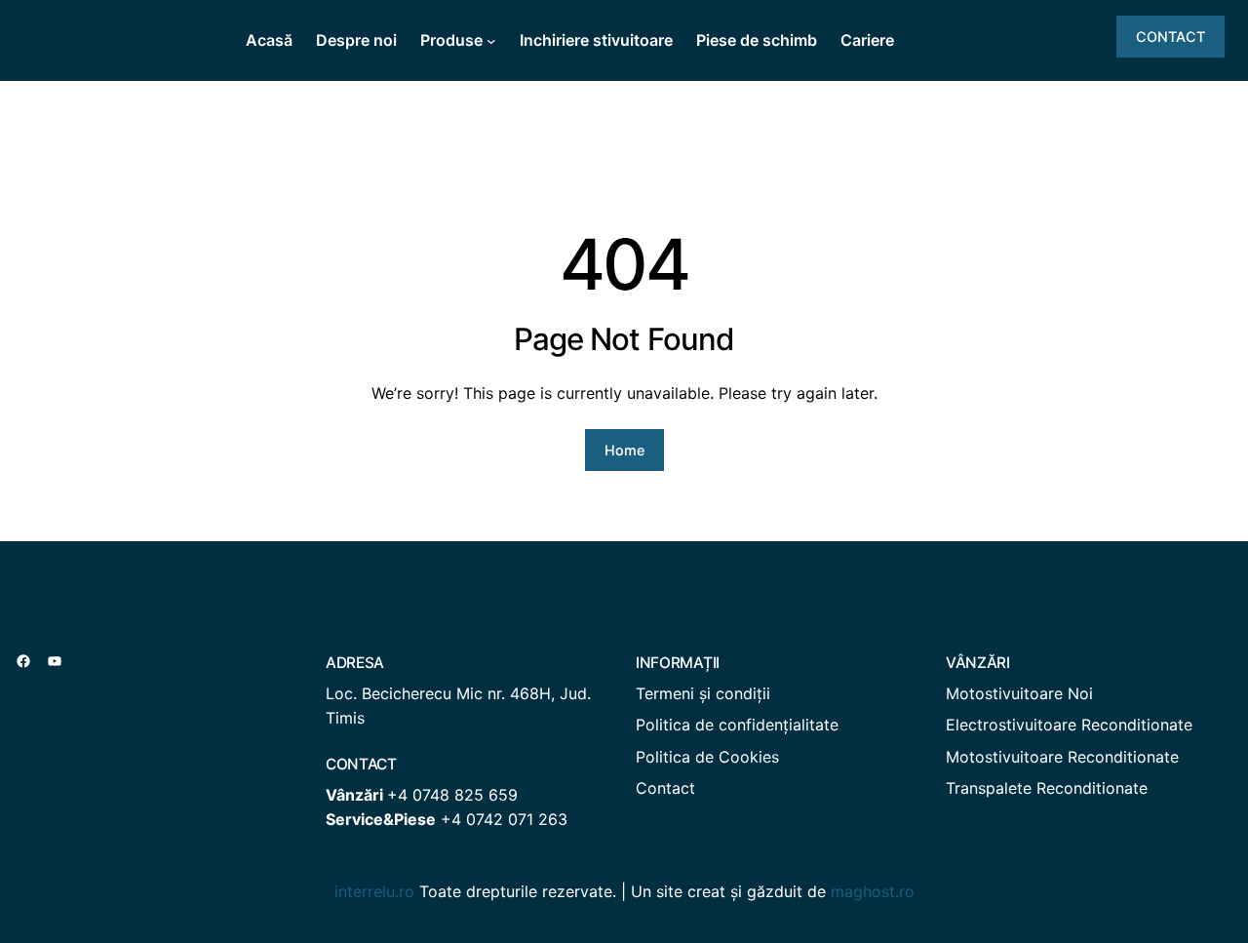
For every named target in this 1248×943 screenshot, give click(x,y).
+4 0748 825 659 (452, 795)
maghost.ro (873, 891)
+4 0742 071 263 (504, 819)
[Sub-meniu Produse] (491, 41)
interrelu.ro (374, 891)
